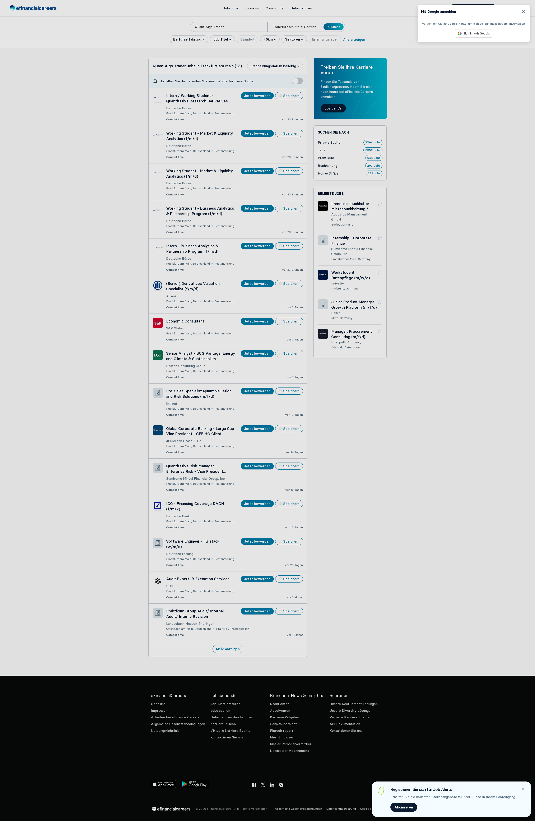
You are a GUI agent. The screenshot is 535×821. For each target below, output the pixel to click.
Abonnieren (404, 807)
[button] (267, 410)
